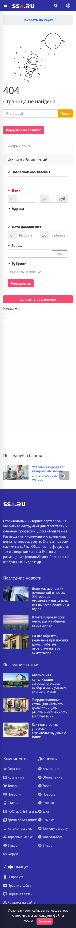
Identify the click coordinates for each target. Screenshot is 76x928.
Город (16, 245)
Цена (15, 190)
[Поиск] (55, 5)
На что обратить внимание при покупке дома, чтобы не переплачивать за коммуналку (50, 644)
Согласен (44, 921)
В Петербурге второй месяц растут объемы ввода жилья (49, 621)
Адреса (17, 208)
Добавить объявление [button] (38, 299)
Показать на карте (38, 20)
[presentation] (12, 475)
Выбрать (59, 254)
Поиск (65, 113)
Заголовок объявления (30, 172)
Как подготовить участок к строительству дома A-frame (49, 731)
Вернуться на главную (24, 130)
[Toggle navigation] (68, 6)
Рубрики (19, 263)
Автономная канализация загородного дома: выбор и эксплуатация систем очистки (49, 683)
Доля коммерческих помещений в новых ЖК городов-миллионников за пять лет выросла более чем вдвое (50, 599)
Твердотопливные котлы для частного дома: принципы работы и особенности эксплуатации (50, 708)
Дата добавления (26, 227)
